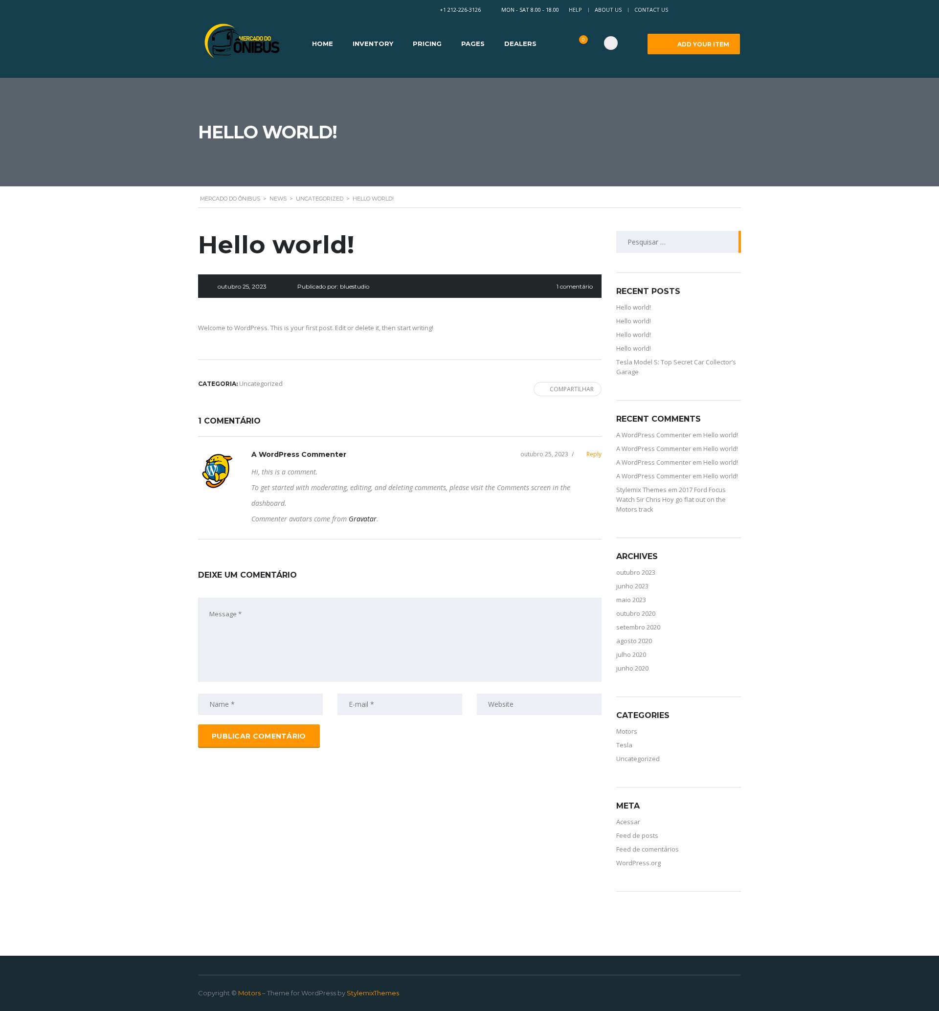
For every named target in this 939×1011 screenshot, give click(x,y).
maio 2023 (631, 599)
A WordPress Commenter (298, 454)
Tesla (624, 745)
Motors (626, 731)
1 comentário (575, 286)
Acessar (628, 821)
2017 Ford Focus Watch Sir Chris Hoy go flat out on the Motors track (671, 499)
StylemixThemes (373, 993)
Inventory (373, 43)
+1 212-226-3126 (460, 9)
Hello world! (633, 307)
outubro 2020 (635, 613)
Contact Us (651, 9)
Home (322, 43)
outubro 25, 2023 (544, 454)
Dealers (520, 43)
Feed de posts (637, 835)
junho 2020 (632, 668)
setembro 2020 (638, 627)
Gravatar (363, 518)
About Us (608, 9)
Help (575, 9)
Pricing (427, 43)
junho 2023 (632, 586)
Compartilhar (572, 389)
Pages (473, 43)
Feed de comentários (647, 849)
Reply (587, 454)
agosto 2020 (634, 640)
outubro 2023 (635, 572)
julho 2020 (631, 654)
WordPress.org (638, 862)
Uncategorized (638, 758)
